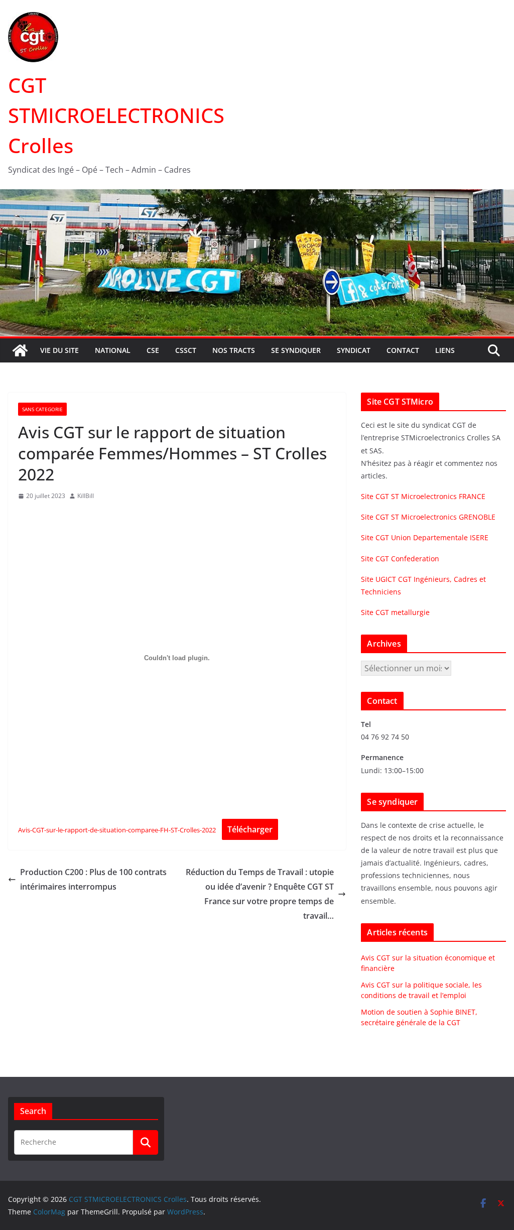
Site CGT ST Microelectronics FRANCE (423, 496)
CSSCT (185, 350)
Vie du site (59, 350)
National (113, 350)
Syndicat (353, 350)
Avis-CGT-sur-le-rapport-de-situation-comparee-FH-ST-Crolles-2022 (117, 829)
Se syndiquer (296, 350)
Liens (445, 350)
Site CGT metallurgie (395, 612)
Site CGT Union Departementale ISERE (424, 537)
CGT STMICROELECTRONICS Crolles (116, 115)
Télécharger (250, 829)
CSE (153, 350)
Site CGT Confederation (400, 558)
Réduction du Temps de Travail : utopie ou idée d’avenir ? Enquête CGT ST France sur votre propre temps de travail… (260, 894)
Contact (403, 350)
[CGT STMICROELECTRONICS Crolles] (257, 196)
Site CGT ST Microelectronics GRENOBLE (428, 517)
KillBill (85, 495)
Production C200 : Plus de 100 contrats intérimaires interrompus (93, 879)
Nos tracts (233, 350)
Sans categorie (42, 409)
